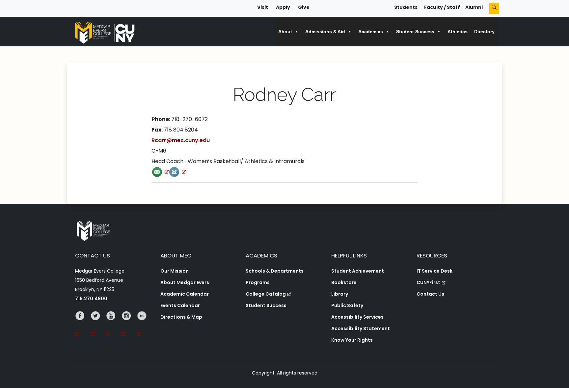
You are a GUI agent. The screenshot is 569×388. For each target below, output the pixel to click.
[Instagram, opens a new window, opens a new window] (129, 325)
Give (304, 7)
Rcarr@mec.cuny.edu (180, 140)
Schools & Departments (275, 271)
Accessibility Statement (360, 328)
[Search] (494, 8)
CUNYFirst (428, 282)
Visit (262, 7)
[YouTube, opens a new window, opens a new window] (114, 325)
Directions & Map (181, 317)
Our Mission (174, 271)
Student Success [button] (415, 31)
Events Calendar (180, 305)
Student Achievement (357, 271)
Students (406, 7)
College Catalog (266, 294)
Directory (484, 31)
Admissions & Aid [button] (325, 31)
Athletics (457, 31)
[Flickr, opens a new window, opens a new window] (144, 325)
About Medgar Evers (184, 282)
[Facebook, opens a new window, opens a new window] (83, 325)
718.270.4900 (91, 298)
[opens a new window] (160, 172)
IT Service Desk (434, 271)
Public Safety (347, 305)
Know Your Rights (352, 340)
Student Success (266, 305)
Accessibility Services (357, 317)
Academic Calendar (184, 294)
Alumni (474, 7)
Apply (283, 7)
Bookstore (344, 282)
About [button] (285, 31)
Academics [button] (370, 31)
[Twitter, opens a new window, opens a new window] (98, 325)
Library (339, 294)
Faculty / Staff (442, 7)
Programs (258, 282)
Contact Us (430, 294)
